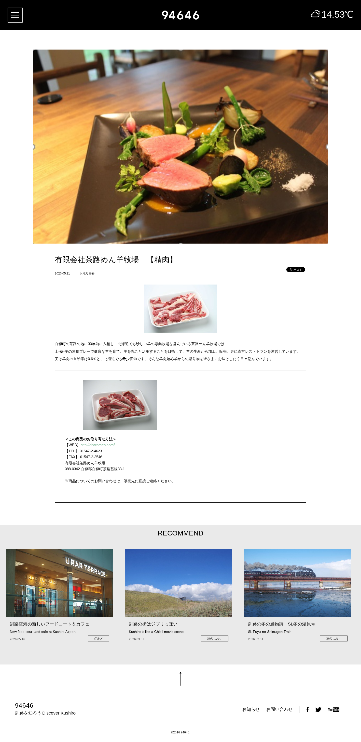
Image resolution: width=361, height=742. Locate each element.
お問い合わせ (279, 709)
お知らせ (251, 709)
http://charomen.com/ (98, 445)
